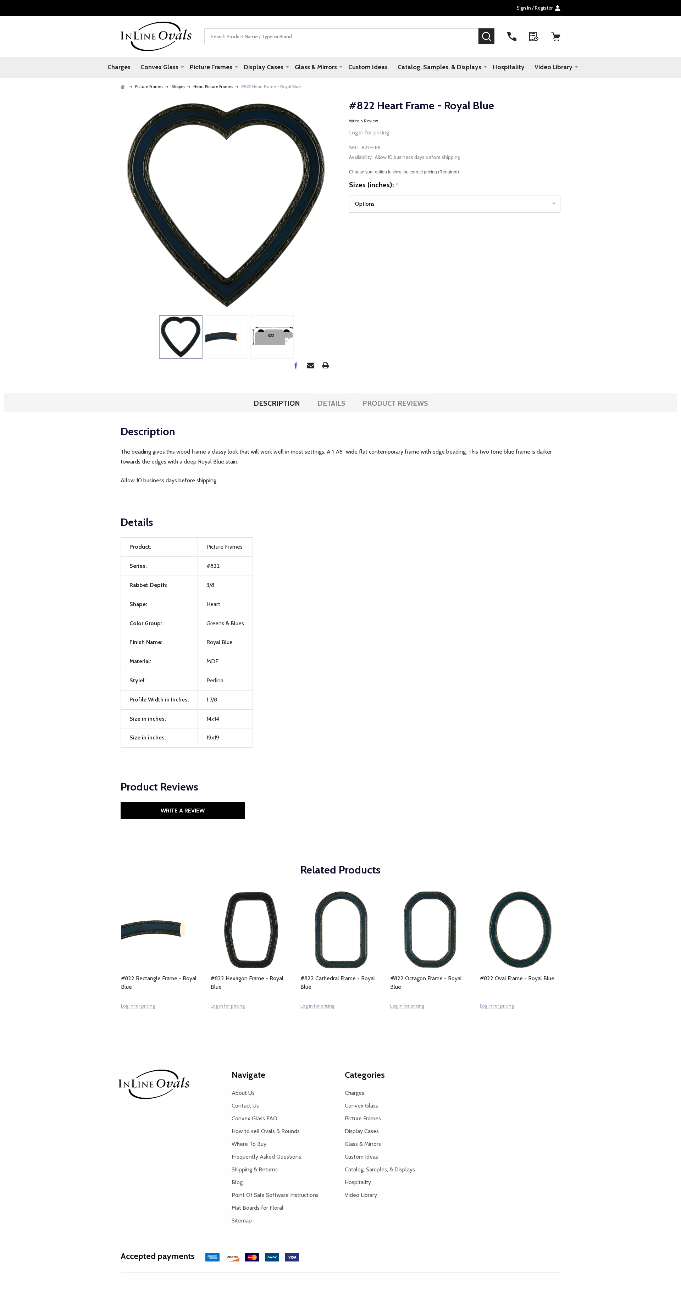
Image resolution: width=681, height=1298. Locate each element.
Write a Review (363, 120)
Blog (237, 1182)
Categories (365, 1075)
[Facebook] (295, 365)
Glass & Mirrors (316, 67)
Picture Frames (211, 67)
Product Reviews (395, 403)
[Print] (325, 365)
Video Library (553, 67)
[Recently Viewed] (533, 36)
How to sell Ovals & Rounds (266, 1131)
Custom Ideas (368, 67)
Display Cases (263, 67)
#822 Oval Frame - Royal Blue (517, 978)
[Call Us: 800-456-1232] (511, 36)
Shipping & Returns (255, 1169)
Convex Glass (159, 67)
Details (331, 403)
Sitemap (242, 1220)
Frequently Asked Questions (266, 1156)
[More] (182, 67)
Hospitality (509, 67)
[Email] (310, 365)
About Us (243, 1092)
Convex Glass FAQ (254, 1118)
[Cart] (555, 36)
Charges (119, 67)
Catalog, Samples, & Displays (439, 67)
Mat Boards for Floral (257, 1207)
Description (277, 403)
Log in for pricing (369, 132)
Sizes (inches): (374, 185)
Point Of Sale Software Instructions (275, 1195)
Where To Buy (249, 1144)
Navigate (248, 1075)
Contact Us (245, 1105)
